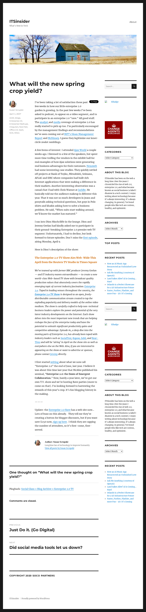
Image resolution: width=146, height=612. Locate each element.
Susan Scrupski (16, 110)
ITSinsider (19, 21)
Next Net (23, 127)
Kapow (76, 338)
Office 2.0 (13, 130)
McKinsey (53, 138)
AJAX (11, 118)
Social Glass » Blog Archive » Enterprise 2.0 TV (47, 488)
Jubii (83, 338)
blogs (17, 118)
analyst (44, 122)
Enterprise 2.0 (15, 121)
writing (54, 362)
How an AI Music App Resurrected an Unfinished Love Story (121, 266)
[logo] (121, 109)
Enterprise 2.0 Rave (60, 409)
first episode (90, 237)
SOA (11, 133)
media (56, 122)
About (133, 22)
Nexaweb (92, 166)
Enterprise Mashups (18, 124)
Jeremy (54, 354)
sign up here (60, 421)
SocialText (66, 338)
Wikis (16, 133)
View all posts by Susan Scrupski (59, 448)
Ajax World (80, 150)
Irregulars (13, 127)
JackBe (82, 189)
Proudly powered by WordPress (36, 598)
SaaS (21, 130)
